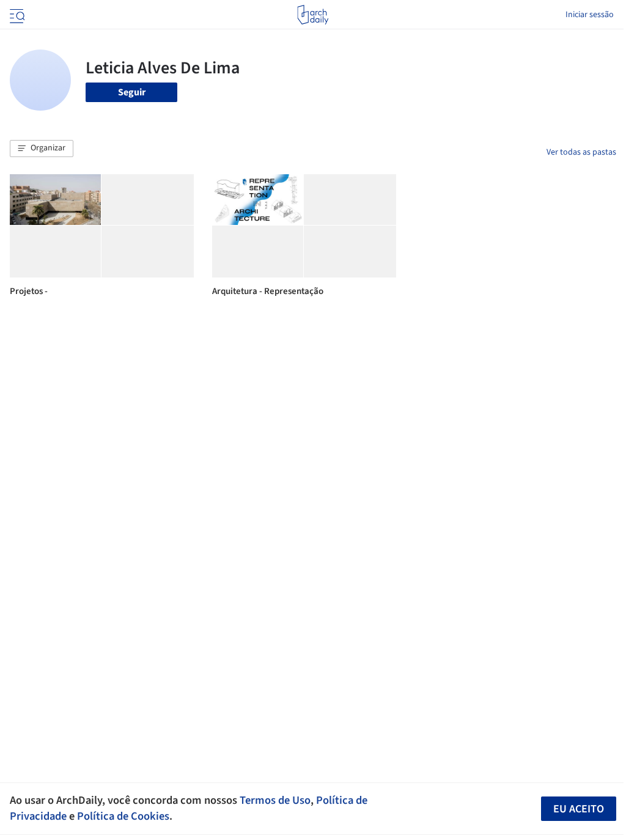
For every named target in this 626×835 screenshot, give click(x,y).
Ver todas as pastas (581, 152)
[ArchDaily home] (312, 14)
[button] (41, 148)
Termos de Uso (275, 800)
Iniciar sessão (589, 14)
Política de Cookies (123, 816)
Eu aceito (578, 809)
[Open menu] (15, 14)
